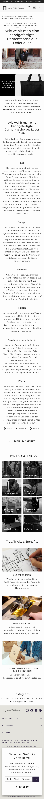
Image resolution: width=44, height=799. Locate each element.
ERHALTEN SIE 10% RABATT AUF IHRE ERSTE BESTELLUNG (20, 741)
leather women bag (29, 25)
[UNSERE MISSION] (22, 559)
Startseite (5, 16)
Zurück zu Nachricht (24, 441)
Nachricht (13, 16)
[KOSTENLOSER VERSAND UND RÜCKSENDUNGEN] (22, 653)
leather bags (10, 25)
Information (10, 719)
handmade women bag (17, 23)
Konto (6, 732)
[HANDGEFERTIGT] (22, 608)
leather (33, 23)
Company (7, 725)
